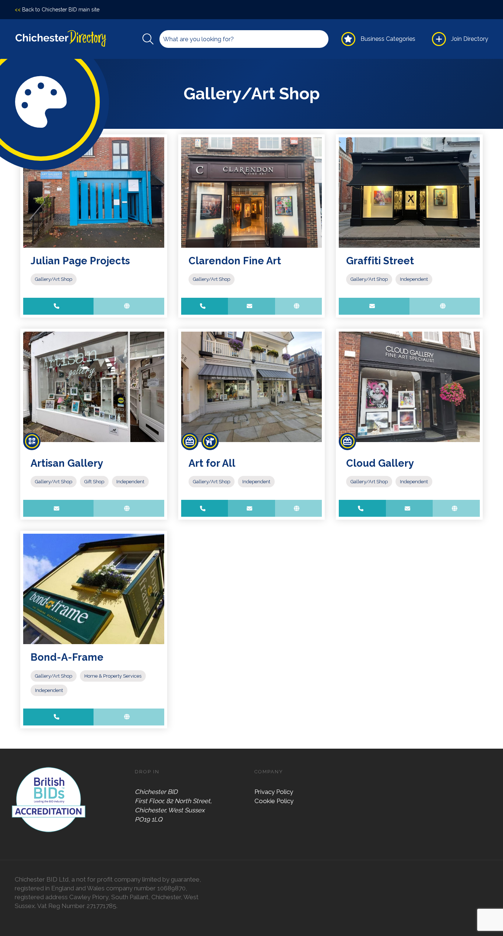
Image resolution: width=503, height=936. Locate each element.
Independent (414, 279)
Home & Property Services (112, 676)
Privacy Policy (273, 791)
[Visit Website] (129, 306)
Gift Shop (94, 481)
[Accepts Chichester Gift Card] (189, 441)
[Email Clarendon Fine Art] (251, 306)
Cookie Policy (273, 801)
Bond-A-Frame (67, 657)
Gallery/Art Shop (53, 279)
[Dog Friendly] (210, 441)
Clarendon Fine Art (235, 260)
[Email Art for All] (251, 508)
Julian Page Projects (80, 260)
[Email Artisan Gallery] (58, 508)
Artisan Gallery (67, 463)
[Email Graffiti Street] (374, 306)
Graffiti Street (380, 260)
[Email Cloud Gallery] (409, 508)
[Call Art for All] (204, 508)
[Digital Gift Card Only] (32, 441)
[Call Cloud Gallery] (362, 508)
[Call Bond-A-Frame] (58, 717)
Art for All (212, 463)
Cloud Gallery (380, 463)
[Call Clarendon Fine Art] (204, 306)
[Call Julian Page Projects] (58, 306)
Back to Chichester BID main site (57, 10)
